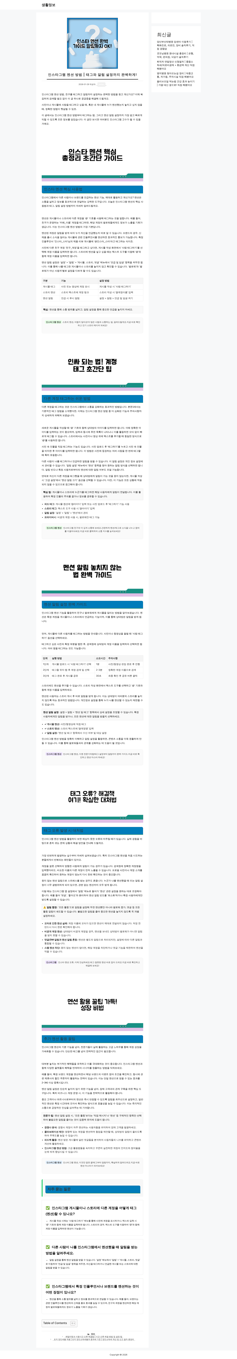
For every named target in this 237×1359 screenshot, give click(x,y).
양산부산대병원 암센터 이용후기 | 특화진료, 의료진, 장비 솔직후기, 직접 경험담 (175, 45)
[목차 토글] (71, 1323)
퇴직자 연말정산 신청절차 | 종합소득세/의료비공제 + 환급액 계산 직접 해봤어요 (176, 65)
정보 (93, 1334)
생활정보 (48, 5)
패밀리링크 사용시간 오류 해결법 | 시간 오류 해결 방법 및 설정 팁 (94, 1337)
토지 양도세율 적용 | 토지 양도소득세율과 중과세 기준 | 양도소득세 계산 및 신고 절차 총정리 (94, 1339)
